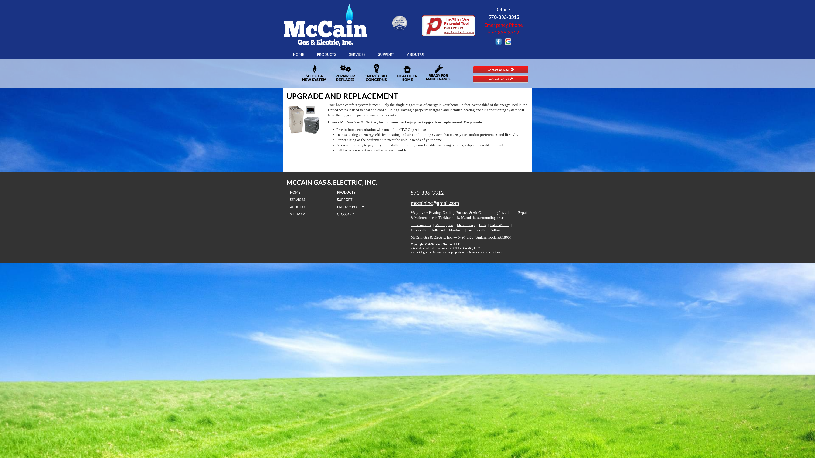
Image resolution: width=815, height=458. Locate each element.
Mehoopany (466, 225)
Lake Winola (499, 225)
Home (298, 54)
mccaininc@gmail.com (435, 203)
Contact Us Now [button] (499, 69)
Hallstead (438, 230)
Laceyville (419, 230)
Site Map (297, 214)
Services (357, 54)
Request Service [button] (499, 79)
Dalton (495, 230)
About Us (416, 54)
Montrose (456, 230)
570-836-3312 (427, 193)
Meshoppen (444, 225)
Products (326, 54)
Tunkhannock (421, 225)
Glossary (345, 214)
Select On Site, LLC (447, 244)
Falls (482, 225)
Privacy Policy (350, 207)
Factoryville (476, 230)
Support (386, 54)
